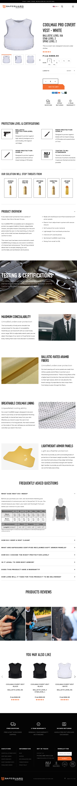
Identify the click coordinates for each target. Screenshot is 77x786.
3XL (49, 64)
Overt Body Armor (6, 756)
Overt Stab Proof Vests (7, 762)
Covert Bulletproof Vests (8, 753)
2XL (69, 60)
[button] (47, 52)
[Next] (75, 677)
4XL (54, 64)
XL (64, 60)
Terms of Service (23, 762)
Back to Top (71, 778)
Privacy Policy (23, 765)
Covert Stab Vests (6, 759)
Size (44, 62)
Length (46, 70)
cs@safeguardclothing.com (45, 758)
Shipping (21, 756)
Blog (20, 753)
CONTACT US (40, 753)
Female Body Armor (6, 765)
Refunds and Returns (25, 759)
